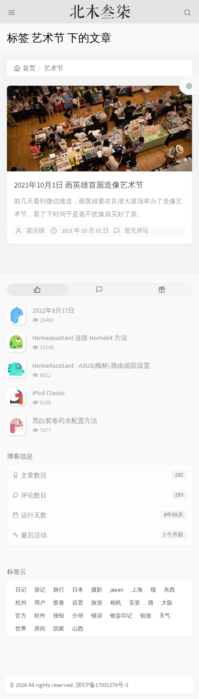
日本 (77, 589)
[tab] (37, 289)
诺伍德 (35, 230)
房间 (39, 628)
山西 (77, 628)
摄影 (96, 589)
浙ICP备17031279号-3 (101, 685)
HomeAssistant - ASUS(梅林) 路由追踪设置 (91, 365)
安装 (134, 602)
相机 (115, 602)
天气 (164, 615)
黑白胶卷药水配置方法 (64, 420)
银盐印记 (121, 615)
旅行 (58, 589)
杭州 (20, 602)
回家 (58, 628)
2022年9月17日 (53, 310)
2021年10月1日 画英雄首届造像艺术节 (78, 185)
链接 (145, 615)
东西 (169, 589)
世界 (20, 628)
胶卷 (58, 602)
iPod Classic (48, 393)
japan (117, 589)
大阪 (167, 602)
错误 (96, 615)
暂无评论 (136, 230)
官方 (20, 615)
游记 (39, 589)
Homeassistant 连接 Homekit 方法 (79, 338)
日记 (20, 589)
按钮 (58, 615)
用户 (39, 602)
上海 (137, 589)
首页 (29, 68)
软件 (39, 615)
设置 (77, 602)
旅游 (96, 602)
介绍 (77, 615)
